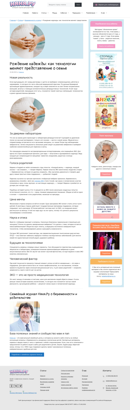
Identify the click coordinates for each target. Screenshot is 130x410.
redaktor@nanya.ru (108, 276)
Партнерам (85, 385)
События (63, 13)
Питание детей (44, 390)
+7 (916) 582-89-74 (112, 376)
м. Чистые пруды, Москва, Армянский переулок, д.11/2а (112, 388)
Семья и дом (65, 382)
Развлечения (90, 13)
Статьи (44, 13)
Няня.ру (13, 338)
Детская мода (65, 373)
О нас (103, 13)
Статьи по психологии (67, 370)
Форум (54, 13)
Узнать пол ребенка (106, 46)
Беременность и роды (47, 379)
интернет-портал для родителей (19, 374)
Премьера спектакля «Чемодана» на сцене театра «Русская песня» (106, 226)
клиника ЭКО (39, 181)
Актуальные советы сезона (69, 388)
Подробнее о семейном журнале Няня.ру (26, 354)
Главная (26, 13)
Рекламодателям (87, 382)
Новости (35, 13)
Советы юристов (66, 385)
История (84, 379)
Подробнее (106, 174)
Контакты (107, 371)
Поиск (78, 4)
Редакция (85, 376)
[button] (49, 13)
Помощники (76, 13)
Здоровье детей (45, 387)
